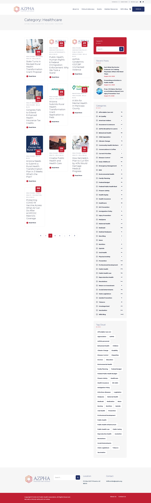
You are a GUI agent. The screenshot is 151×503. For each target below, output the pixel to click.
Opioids (101, 248)
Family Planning (104, 178)
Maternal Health (104, 223)
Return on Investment (106, 285)
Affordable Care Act (106, 112)
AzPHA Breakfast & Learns (108, 129)
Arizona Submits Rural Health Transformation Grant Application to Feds (57, 109)
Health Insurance (32, 103)
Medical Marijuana (105, 232)
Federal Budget (104, 182)
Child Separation (104, 137)
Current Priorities (105, 153)
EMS (100, 170)
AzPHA (112, 336)
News (101, 240)
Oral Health (103, 252)
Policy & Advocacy (88, 9)
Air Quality (102, 116)
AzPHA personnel (103, 341)
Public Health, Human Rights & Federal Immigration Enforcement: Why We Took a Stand (59, 65)
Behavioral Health (79, 93)
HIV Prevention (104, 207)
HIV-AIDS (115, 383)
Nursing (100, 406)
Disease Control (104, 157)
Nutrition (102, 244)
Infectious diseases (104, 392)
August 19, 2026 (109, 96)
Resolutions (77, 54)
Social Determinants (57, 52)
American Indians (105, 120)
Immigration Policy (56, 50)
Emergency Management (108, 166)
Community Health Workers (108, 145)
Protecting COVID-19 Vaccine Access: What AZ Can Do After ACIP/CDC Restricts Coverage (34, 209)
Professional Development (108, 265)
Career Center (124, 1)
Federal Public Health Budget (107, 373)
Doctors (100, 360)
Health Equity (103, 195)
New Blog (102, 236)
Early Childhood (104, 162)
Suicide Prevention (105, 298)
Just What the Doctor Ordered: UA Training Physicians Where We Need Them (113, 70)
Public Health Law (105, 273)
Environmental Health (106, 174)
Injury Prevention (105, 215)
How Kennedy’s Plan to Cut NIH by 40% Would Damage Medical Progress (80, 164)
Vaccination (37, 195)
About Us (76, 9)
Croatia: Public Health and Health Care (56, 161)
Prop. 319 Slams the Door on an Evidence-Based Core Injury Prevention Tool (113, 91)
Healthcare (30, 56)
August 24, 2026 (109, 85)
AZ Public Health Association (46, 497)
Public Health (77, 52)
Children (115, 346)
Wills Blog (36, 58)
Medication (110, 401)
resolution (118, 434)
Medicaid (102, 228)
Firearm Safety (104, 190)
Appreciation (102, 336)
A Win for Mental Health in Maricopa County (79, 104)
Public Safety (117, 429)
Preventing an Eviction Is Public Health (112, 81)
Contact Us (114, 1)
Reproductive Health (106, 277)
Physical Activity (104, 256)
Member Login (134, 1)
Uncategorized (104, 306)
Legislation (117, 392)
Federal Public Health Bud (108, 186)
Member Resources (111, 9)
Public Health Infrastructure (107, 424)
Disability (115, 350)
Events (99, 9)
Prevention (103, 261)
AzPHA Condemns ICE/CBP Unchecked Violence (78, 64)
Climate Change (104, 141)
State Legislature (105, 294)
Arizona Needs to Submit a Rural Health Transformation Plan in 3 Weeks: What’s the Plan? (34, 169)
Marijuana (102, 219)
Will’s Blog (124, 9)
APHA (48, 499)
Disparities (115, 355)
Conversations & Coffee (107, 149)
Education (109, 360)
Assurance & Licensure (107, 124)
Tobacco (102, 302)
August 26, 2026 (109, 76)
